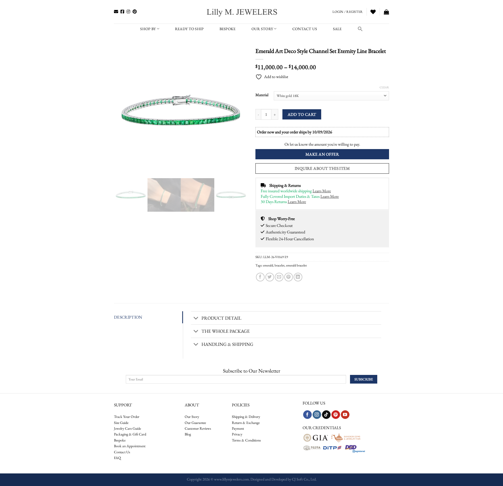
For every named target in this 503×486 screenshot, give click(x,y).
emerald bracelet (296, 265)
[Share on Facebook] (260, 277)
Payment (238, 428)
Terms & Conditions (246, 440)
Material (262, 95)
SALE (337, 28)
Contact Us (122, 452)
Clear (384, 87)
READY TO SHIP (189, 28)
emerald (268, 265)
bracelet (280, 265)
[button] (360, 29)
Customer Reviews (198, 428)
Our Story (262, 28)
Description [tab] (128, 317)
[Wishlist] (373, 12)
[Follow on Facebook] (307, 414)
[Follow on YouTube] (345, 414)
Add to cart (302, 114)
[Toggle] (196, 318)
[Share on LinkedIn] (298, 277)
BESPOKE (228, 28)
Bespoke (119, 440)
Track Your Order (126, 416)
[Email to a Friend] (279, 277)
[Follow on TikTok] (326, 414)
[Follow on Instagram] (317, 414)
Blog (188, 434)
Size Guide (121, 422)
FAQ (117, 457)
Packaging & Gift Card (130, 434)
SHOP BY (148, 28)
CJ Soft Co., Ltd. (304, 479)
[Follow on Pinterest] (335, 414)
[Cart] (386, 12)
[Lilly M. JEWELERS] (242, 12)
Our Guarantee (195, 422)
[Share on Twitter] (269, 277)
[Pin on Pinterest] (288, 277)
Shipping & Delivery (246, 416)
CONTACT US (304, 28)
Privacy (237, 434)
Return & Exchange (246, 422)
